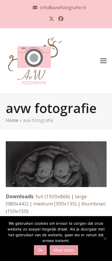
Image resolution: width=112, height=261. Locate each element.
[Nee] (105, 238)
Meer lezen (64, 250)
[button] (103, 60)
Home (12, 120)
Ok (40, 250)
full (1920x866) (53, 196)
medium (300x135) (55, 203)
